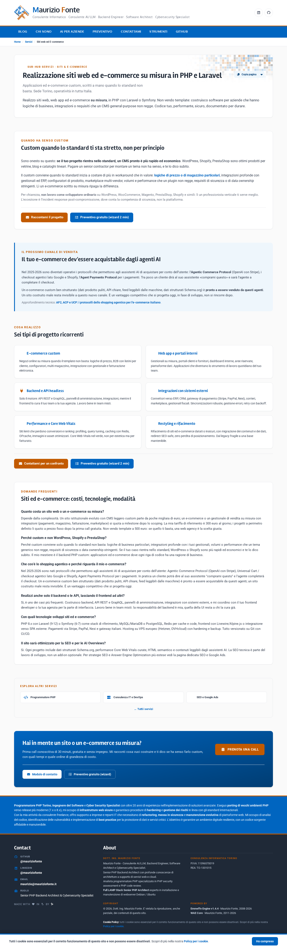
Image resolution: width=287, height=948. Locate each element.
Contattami (131, 31)
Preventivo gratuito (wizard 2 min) (104, 217)
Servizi (28, 41)
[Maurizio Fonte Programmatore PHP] (52, 904)
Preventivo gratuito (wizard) (92, 774)
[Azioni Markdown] (261, 74)
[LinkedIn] (258, 12)
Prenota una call (243, 749)
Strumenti (158, 31)
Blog (22, 31)
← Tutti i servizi (143, 709)
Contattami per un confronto (44, 463)
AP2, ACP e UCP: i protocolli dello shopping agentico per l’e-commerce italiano (108, 302)
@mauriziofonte (31, 861)
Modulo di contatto (44, 774)
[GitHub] (269, 12)
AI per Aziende (72, 31)
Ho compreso (265, 941)
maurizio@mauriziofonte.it (38, 884)
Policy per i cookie (113, 926)
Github (182, 31)
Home (17, 41)
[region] (143, 940)
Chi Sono (44, 31)
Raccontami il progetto (47, 217)
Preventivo (102, 31)
